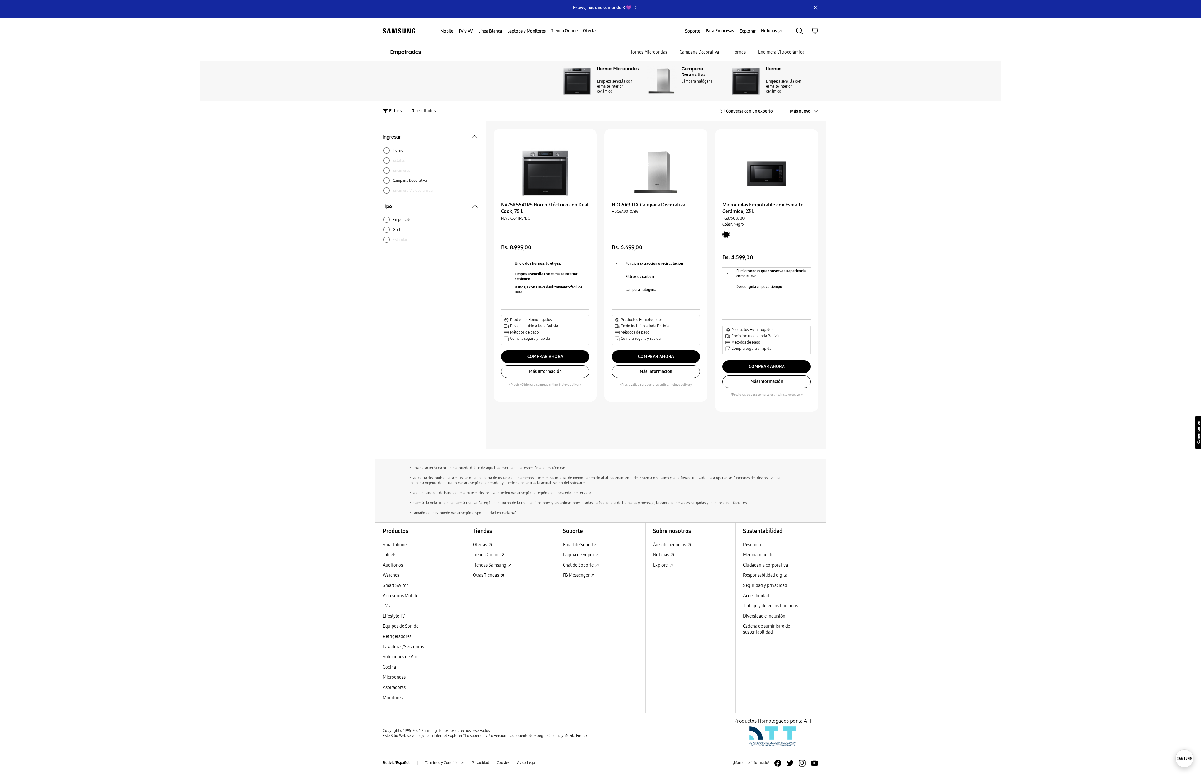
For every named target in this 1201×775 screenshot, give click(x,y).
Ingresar (392, 137)
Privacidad (480, 763)
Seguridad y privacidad (765, 585)
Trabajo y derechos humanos (770, 606)
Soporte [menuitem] (692, 31)
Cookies (503, 763)
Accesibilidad (756, 596)
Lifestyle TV (394, 616)
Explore (661, 565)
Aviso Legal (526, 763)
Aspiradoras (394, 687)
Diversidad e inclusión (764, 616)
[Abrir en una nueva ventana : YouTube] (814, 763)
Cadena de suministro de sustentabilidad (766, 629)
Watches (391, 575)
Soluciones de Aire (400, 657)
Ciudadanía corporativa (765, 565)
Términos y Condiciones (444, 763)
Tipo (387, 207)
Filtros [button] (395, 111)
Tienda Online (486, 555)
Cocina (389, 667)
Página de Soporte (580, 555)
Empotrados (405, 52)
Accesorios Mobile (400, 596)
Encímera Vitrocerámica (781, 52)
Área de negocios (670, 545)
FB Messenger (576, 575)
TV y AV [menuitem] (466, 31)
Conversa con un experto (749, 111)
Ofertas (480, 545)
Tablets (389, 555)
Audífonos (393, 565)
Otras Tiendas (486, 575)
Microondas (394, 677)
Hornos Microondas (648, 52)
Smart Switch (396, 585)
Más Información (545, 371)
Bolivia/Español (396, 763)
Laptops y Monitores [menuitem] (526, 31)
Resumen (752, 545)
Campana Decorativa (699, 52)
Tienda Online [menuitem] (564, 30)
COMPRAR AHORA (545, 356)
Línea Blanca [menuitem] (490, 31)
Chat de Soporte (579, 565)
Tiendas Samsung (490, 565)
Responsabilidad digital (765, 575)
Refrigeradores (397, 636)
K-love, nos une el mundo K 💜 (602, 7)
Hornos (739, 52)
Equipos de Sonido (401, 626)
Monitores (393, 698)
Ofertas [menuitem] (590, 30)
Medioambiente (758, 555)
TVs (386, 606)
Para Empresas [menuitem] (720, 30)
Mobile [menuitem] (446, 31)
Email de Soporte (579, 545)
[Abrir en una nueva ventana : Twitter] (790, 763)
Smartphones (395, 545)
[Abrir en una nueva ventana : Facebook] (778, 763)
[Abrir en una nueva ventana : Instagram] (802, 763)
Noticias (661, 555)
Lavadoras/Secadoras (403, 647)
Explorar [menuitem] (747, 31)
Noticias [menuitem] (769, 30)
